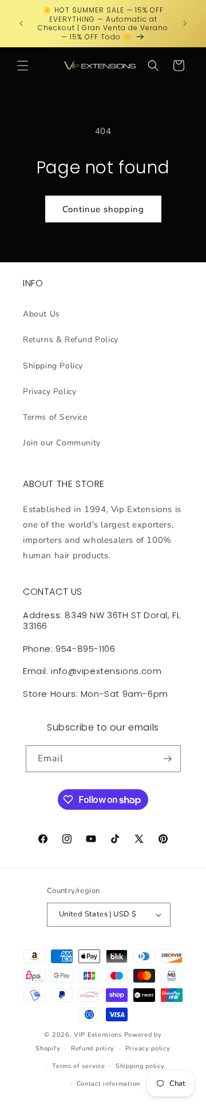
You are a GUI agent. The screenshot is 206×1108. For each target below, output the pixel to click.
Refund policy (92, 1048)
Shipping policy (140, 1066)
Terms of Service (55, 417)
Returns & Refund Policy (70, 339)
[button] (22, 65)
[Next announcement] (184, 23)
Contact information (108, 1083)
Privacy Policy (49, 391)
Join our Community (62, 442)
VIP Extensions (98, 1034)
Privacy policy (148, 1048)
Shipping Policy (53, 365)
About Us (41, 314)
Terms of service (78, 1066)
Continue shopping (103, 209)
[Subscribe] (167, 758)
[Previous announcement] (21, 23)
